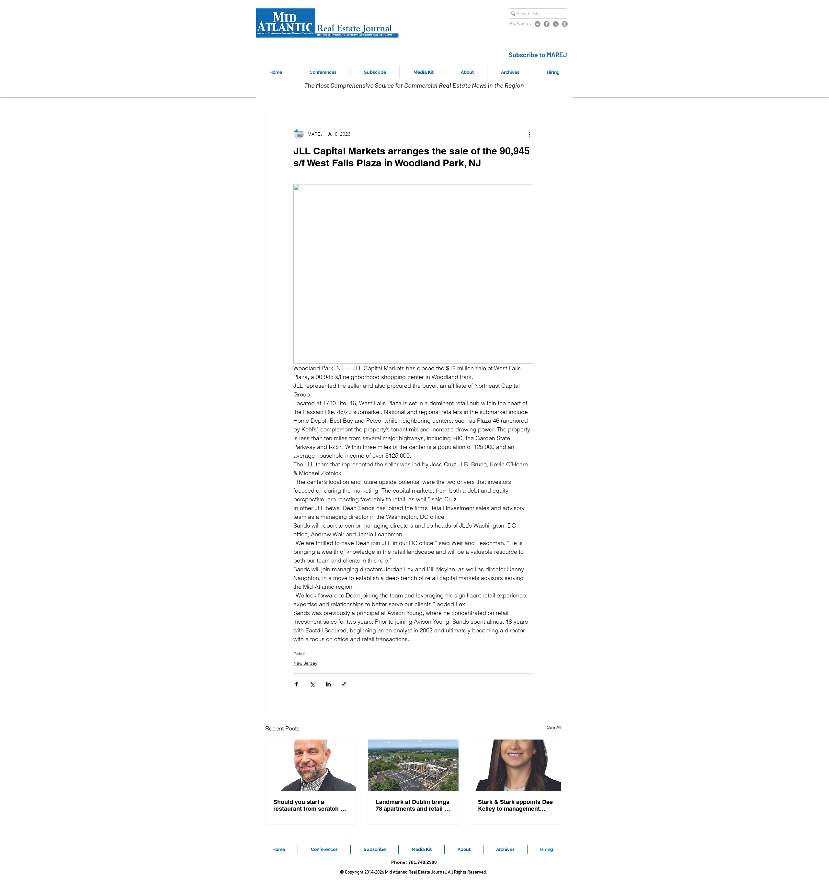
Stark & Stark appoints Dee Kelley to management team (515, 805)
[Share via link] (344, 684)
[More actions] (529, 134)
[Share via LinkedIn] (328, 684)
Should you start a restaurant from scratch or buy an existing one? (309, 805)
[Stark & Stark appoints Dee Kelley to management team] (515, 765)
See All (554, 727)
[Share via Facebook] (296, 684)
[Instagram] (565, 24)
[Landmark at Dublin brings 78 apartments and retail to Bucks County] (413, 765)
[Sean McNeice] (311, 765)
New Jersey (305, 663)
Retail (299, 654)
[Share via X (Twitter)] (312, 684)
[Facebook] (547, 24)
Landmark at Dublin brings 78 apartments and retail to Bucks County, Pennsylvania (413, 805)
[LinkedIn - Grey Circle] (537, 24)
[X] (556, 24)
